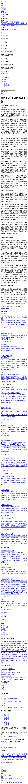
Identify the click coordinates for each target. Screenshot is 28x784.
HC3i (13, 698)
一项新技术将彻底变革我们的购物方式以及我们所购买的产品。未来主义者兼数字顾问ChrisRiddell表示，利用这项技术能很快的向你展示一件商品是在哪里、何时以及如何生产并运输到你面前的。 (14, 558)
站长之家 (15, 756)
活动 (5, 87)
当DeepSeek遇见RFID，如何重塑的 (13, 521)
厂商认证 (24, 24)
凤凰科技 (18, 754)
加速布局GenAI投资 (8, 440)
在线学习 (3, 27)
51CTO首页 (4, 1)
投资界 (13, 759)
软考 (10, 24)
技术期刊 (6, 85)
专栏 (12, 29)
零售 (4, 408)
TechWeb (6, 756)
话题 (5, 81)
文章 (2, 29)
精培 (11, 707)
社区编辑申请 (4, 91)
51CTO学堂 (7, 707)
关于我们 (6, 714)
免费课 (2, 11)
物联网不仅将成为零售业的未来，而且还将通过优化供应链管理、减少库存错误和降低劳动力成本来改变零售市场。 (14, 337)
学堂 (2, 5)
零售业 (6, 344)
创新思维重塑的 (9, 346)
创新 (10, 356)
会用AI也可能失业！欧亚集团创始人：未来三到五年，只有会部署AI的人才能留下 (14, 660)
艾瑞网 (11, 756)
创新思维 (3, 356)
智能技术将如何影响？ (9, 476)
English (5, 721)
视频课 (2, 22)
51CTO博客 (7, 701)
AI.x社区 (18, 779)
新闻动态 (6, 716)
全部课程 (3, 24)
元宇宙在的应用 (7, 534)
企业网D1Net (7, 759)
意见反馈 (6, 719)
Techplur (17, 698)
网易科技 (13, 754)
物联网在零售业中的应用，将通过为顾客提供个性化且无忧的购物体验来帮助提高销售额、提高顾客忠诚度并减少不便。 (14, 510)
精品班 (2, 7)
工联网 (10, 757)
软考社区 (3, 9)
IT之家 (6, 757)
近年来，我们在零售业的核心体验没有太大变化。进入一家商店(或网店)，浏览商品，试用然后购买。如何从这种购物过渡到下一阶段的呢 (13, 322)
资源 (4, 29)
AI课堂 (2, 16)
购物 (9, 567)
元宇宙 (2, 551)
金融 (10, 473)
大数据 (2, 599)
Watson (2, 387)
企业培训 (3, 12)
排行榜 (10, 22)
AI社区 (6, 83)
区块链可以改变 (7, 458)
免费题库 (14, 25)
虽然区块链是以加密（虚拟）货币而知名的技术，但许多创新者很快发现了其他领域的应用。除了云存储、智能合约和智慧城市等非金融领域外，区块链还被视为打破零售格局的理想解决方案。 (14, 464)
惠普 (2, 408)
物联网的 (6, 333)
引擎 (10, 308)
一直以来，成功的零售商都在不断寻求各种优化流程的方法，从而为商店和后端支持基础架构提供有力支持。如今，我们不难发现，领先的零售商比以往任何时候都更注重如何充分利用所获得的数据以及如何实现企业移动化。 (14, 363)
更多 (8, 665)
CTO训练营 (21, 707)
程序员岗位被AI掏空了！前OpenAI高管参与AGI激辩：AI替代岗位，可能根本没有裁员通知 (14, 647)
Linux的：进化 (8, 569)
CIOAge (10, 698)
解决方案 (8, 408)
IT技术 (2, 25)
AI (1, 330)
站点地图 (6, 718)
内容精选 (6, 77)
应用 (3, 330)
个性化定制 (11, 551)
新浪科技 (3, 754)
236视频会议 (20, 757)
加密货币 (6, 473)
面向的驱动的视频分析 (9, 491)
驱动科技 (23, 754)
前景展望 (5, 358)
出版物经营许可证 (11, 747)
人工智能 (3, 308)
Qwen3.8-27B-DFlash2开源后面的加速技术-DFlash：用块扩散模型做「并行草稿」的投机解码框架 (14, 650)
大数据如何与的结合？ (9, 579)
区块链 (2, 473)
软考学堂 (21, 22)
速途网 (19, 756)
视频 (5, 79)
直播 (14, 29)
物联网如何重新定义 (8, 601)
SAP (2, 372)
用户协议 (6, 723)
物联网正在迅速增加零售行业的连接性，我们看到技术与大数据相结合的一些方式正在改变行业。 (14, 605)
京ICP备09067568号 (11, 736)
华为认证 (19, 24)
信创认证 (14, 24)
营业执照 (3, 747)
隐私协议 (6, 725)
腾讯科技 (8, 754)
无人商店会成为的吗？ (10, 506)
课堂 (9, 29)
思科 (2, 422)
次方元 (17, 759)
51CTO (6, 698)
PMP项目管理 (8, 25)
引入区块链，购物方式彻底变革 (12, 552)
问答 (7, 29)
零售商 (7, 308)
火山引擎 (21, 759)
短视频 (14, 22)
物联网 (2, 344)
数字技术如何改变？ (8, 425)
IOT (9, 612)
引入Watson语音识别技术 (10, 374)
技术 (7, 505)
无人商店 (10, 518)
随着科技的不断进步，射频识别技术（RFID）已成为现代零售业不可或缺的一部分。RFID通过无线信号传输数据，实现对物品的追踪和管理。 (14, 525)
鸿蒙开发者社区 (5, 14)
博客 (2, 3)
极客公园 (14, 757)
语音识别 (6, 387)
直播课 (17, 22)
